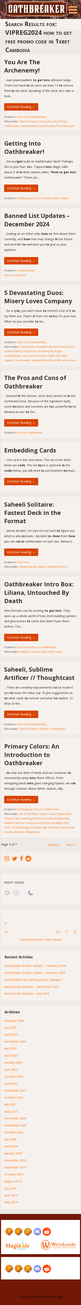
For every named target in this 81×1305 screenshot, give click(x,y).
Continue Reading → (21, 107)
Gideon (8, 823)
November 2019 (15, 1167)
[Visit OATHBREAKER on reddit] (28, 860)
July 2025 (10, 1027)
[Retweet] (58, 931)
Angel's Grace (47, 814)
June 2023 (11, 1069)
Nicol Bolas (60, 121)
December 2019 (15, 1160)
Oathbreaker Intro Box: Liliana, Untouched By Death (39, 592)
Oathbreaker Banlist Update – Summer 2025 (34, 973)
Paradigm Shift (60, 823)
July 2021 (10, 1104)
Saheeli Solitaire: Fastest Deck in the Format (32, 512)
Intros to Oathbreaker (46, 198)
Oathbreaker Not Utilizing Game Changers (33, 980)
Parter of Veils (12, 827)
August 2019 (13, 1181)
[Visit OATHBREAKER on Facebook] (21, 860)
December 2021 (15, 1090)
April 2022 (11, 1083)
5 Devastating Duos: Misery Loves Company (38, 297)
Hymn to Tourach (24, 823)
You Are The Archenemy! (22, 66)
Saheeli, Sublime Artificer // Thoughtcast (39, 673)
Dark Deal (59, 346)
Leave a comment (15, 275)
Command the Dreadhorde (35, 346)
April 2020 (11, 1146)
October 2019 (13, 1174)
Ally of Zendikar (28, 814)
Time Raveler (23, 360)
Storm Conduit (38, 356)
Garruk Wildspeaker (57, 818)
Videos (65, 198)
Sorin (25, 356)
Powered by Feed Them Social (40, 939)
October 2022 (13, 1076)
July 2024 (10, 1048)
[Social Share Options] (6, 931)
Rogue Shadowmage (34, 827)
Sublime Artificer (58, 566)
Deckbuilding (38, 117)
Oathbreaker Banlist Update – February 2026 (35, 966)
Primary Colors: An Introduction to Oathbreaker (31, 754)
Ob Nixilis (43, 351)
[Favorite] (67, 931)
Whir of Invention (66, 360)
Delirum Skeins (13, 351)
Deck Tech (23, 117)
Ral (51, 351)
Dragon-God (36, 121)
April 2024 (11, 1055)
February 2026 (14, 1021)
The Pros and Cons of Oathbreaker (35, 382)
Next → (71, 845)
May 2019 (11, 1202)
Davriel (70, 346)
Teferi (51, 356)
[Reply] (73, 931)
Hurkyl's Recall (27, 566)
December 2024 (15, 1041)
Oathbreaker (12, 126)
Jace (38, 823)
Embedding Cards (30, 450)
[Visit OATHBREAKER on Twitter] (14, 860)
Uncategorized (25, 270)
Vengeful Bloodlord (43, 360)
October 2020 (13, 1132)
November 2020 (15, 1125)
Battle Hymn (64, 814)
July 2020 (10, 1139)
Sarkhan (53, 827)
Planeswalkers (29, 126)
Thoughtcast (57, 729)
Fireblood (38, 818)
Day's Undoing (22, 818)
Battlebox (25, 652)
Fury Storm (29, 351)
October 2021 (13, 1097)
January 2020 (13, 1153)
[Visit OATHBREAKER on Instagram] (7, 860)
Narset (46, 823)
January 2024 (13, 1062)
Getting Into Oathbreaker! (24, 147)
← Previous (51, 845)
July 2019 (10, 1188)
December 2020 (15, 1118)
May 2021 (11, 1111)
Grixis (48, 121)
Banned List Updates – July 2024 (26, 993)
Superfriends (47, 126)
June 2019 (11, 1195)
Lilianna (36, 652)
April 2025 (11, 1034)
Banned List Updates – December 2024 (37, 220)
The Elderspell (65, 126)
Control (23, 121)
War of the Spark (52, 652)
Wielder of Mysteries (27, 832)
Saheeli (41, 566)
